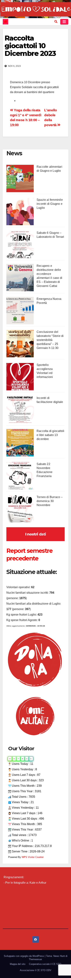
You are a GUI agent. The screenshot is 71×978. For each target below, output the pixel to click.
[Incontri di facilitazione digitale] (20, 409)
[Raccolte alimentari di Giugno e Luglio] (20, 178)
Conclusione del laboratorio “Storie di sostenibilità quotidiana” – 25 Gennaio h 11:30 (50, 339)
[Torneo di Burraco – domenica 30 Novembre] (20, 508)
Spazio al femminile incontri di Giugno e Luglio (50, 203)
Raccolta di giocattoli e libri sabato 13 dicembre (50, 435)
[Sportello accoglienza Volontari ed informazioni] (20, 376)
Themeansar (35, 959)
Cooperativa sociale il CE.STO (45, 964)
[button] (55, 21)
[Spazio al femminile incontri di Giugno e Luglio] (20, 211)
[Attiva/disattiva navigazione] (64, 21)
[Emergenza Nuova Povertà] (20, 310)
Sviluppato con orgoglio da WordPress (24, 956)
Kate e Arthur (37, 882)
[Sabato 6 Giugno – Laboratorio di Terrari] (20, 244)
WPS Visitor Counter (33, 857)
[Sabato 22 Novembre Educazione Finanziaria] (20, 475)
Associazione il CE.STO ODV (35, 970)
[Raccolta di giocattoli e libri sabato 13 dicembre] (20, 442)
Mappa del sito (17, 964)
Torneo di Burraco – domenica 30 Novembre (50, 501)
